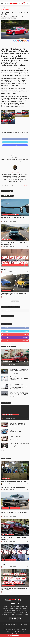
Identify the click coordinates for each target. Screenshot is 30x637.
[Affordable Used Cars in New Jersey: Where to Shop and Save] (15, 357)
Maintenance (17, 508)
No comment (22, 16)
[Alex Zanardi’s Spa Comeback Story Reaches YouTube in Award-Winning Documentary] (4, 378)
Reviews (17, 414)
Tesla (26, 265)
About (5, 629)
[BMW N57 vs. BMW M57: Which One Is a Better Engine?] (4, 445)
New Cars (13, 214)
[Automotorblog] (15, 3)
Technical (7, 534)
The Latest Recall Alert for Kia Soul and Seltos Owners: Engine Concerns (14, 294)
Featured (7, 478)
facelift (19, 132)
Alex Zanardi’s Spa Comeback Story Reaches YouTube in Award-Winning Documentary (19, 378)
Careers (13, 629)
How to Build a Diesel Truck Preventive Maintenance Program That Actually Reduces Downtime (14, 512)
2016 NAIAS (7, 132)
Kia (8, 9)
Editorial (18, 629)
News (18, 214)
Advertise (24, 629)
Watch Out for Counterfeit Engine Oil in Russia (14, 481)
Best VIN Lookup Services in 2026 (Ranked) (14, 417)
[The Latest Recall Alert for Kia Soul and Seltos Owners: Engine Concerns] (15, 283)
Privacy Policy (21, 631)
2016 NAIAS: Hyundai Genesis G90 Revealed (15, 155)
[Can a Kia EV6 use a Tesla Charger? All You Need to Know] (15, 257)
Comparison (4, 414)
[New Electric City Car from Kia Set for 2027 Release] (15, 207)
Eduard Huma (5, 16)
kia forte (26, 132)
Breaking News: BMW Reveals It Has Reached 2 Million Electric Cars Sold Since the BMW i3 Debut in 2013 (19, 371)
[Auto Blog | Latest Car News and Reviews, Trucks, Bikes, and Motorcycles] (13, 599)
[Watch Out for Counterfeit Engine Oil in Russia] (15, 470)
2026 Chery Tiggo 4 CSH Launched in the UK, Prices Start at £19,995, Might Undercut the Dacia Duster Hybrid (19, 393)
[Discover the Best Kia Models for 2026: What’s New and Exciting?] (15, 232)
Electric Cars (7, 214)
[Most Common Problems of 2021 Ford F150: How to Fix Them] (15, 527)
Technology (21, 265)
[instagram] (15, 337)
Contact (15, 631)
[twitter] (15, 331)
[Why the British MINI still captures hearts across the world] (4, 431)
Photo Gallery (5, 585)
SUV (10, 585)
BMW (3, 559)
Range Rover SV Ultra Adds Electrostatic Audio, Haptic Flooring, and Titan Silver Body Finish (18, 386)
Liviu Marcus (5, 221)
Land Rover (4, 583)
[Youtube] (15, 340)
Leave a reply (6, 191)
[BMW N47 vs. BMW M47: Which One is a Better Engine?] (15, 552)
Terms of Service (15, 633)
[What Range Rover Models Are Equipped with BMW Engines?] (4, 424)
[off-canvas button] (2, 3)
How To (11, 508)
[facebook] (15, 328)
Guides (3, 359)
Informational (14, 265)
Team (9, 629)
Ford (3, 534)
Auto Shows (3, 9)
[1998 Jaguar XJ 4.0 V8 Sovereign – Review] (4, 438)
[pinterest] (15, 334)
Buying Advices (9, 359)
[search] (28, 3)
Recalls (9, 290)
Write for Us (9, 631)
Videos (13, 585)
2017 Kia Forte (13, 132)
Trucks (3, 508)
